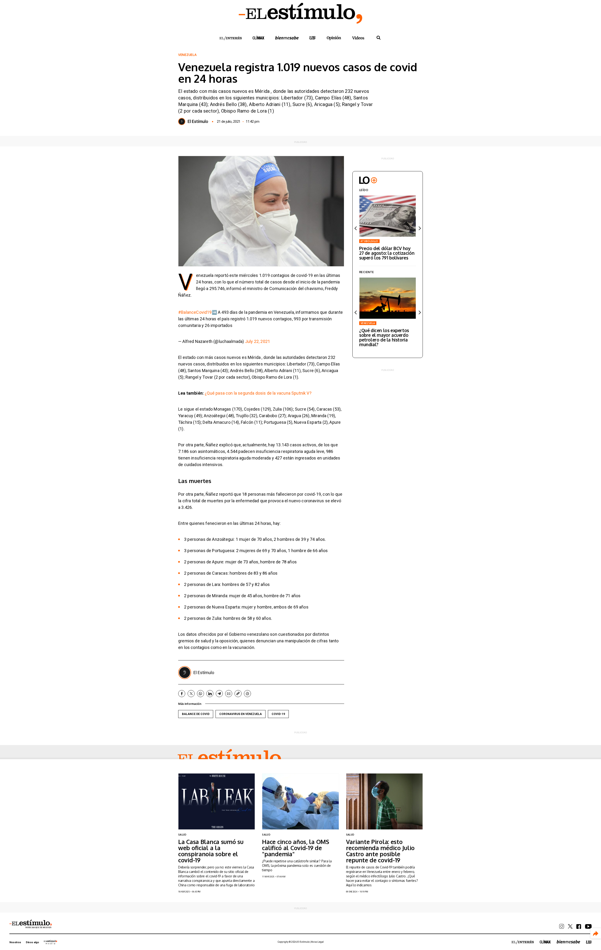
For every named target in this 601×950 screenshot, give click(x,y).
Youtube (588, 926)
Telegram (219, 693)
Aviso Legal (317, 942)
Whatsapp (200, 693)
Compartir (595, 933)
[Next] (419, 228)
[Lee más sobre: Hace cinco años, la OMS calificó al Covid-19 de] (300, 801)
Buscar (378, 38)
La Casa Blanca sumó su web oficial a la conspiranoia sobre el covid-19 (210, 851)
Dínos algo (32, 942)
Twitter (191, 693)
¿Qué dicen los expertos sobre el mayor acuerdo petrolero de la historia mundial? (384, 337)
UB (312, 37)
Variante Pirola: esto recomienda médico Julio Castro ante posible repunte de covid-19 (380, 851)
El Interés (230, 38)
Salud (182, 834)
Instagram (561, 926)
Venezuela (187, 54)
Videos (358, 37)
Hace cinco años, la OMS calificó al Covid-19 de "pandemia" (295, 848)
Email (228, 693)
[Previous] (356, 228)
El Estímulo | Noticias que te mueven (30, 924)
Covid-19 (278, 714)
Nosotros (15, 942)
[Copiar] (238, 693)
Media (50, 942)
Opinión (333, 38)
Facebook (181, 693)
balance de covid (195, 714)
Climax (258, 37)
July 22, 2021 (257, 341)
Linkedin (209, 693)
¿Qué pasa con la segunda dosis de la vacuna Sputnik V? (258, 393)
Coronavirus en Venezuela (240, 714)
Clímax (545, 941)
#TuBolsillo (369, 241)
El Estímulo (198, 121)
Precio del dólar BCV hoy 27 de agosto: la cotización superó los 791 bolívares (386, 252)
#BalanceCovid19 (195, 312)
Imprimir (247, 693)
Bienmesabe (287, 37)
